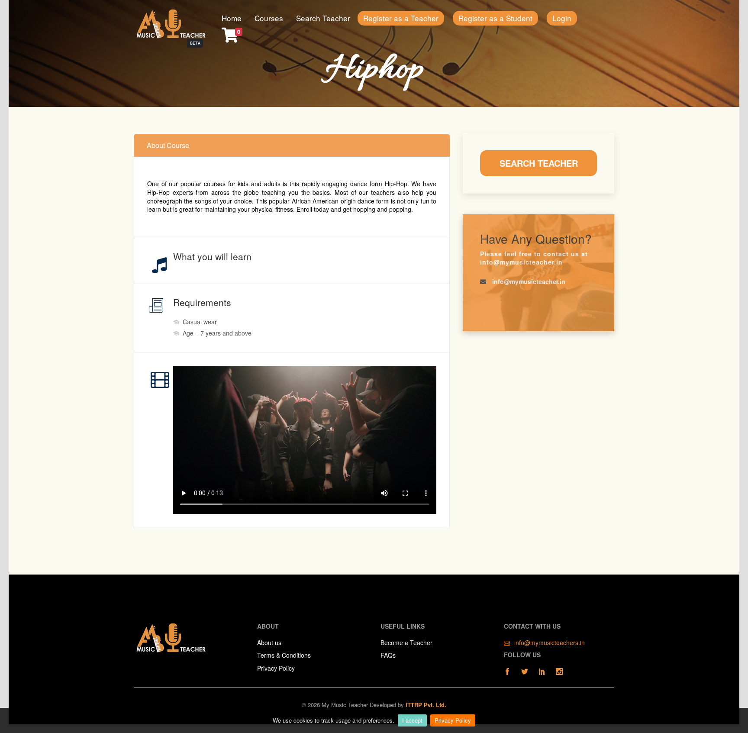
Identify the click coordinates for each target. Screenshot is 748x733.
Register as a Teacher (400, 18)
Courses (269, 18)
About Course (168, 145)
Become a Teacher (406, 643)
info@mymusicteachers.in (549, 643)
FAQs (388, 655)
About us (269, 643)
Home (232, 18)
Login (561, 18)
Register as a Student (495, 18)
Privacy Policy (453, 720)
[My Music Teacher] (170, 636)
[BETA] (170, 23)
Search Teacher (323, 18)
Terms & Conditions (284, 655)
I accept (412, 720)
